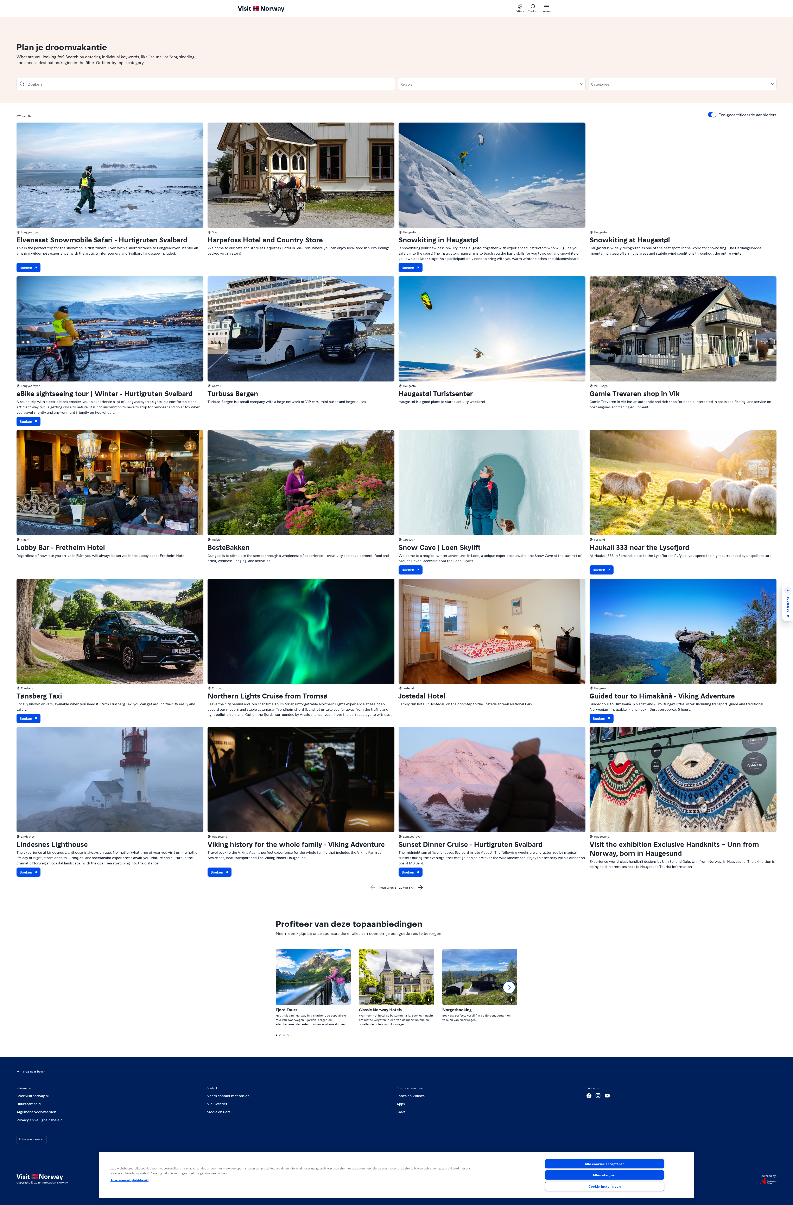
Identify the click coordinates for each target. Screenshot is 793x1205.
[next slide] (509, 987)
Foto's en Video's (410, 1095)
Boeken (26, 267)
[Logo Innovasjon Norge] (768, 1181)
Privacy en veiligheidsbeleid (40, 1119)
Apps (400, 1103)
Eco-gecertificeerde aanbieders (747, 114)
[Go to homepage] (268, 8)
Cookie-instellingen (605, 1186)
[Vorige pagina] (372, 887)
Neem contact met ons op (228, 1095)
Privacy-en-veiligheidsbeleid (129, 1180)
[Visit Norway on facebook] (588, 1095)
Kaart (401, 1111)
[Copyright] (345, 999)
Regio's (406, 84)
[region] (396, 1175)
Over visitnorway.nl (33, 1095)
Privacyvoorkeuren (31, 1139)
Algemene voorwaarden (36, 1111)
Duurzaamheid (29, 1103)
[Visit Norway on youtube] (607, 1095)
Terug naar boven (33, 1071)
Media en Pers (218, 1111)
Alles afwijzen (604, 1175)
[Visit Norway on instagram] (598, 1095)
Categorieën (601, 84)
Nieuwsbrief (217, 1103)
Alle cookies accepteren (605, 1164)
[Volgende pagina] (420, 887)
